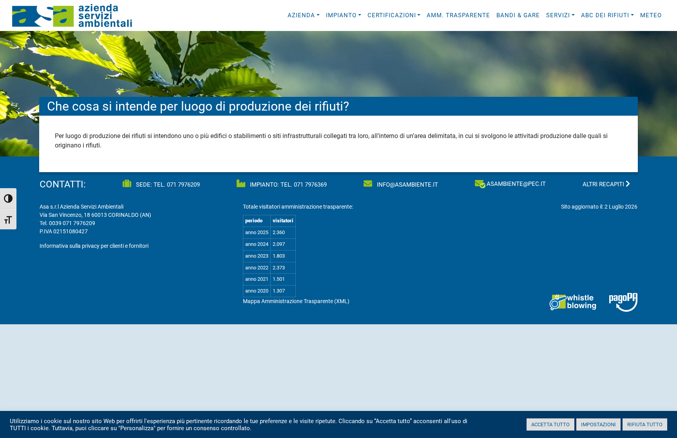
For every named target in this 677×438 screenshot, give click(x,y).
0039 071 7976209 (72, 223)
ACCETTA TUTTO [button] (550, 424)
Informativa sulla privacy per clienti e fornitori (94, 246)
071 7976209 (183, 184)
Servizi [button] (558, 15)
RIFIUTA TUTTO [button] (645, 424)
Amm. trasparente (458, 15)
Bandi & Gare (518, 15)
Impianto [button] (341, 15)
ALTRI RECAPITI (604, 184)
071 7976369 (310, 184)
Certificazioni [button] (391, 15)
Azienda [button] (301, 15)
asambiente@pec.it (516, 183)
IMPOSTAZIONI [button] (598, 424)
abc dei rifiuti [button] (605, 15)
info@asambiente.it (406, 184)
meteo (651, 15)
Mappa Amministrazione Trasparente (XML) (296, 301)
